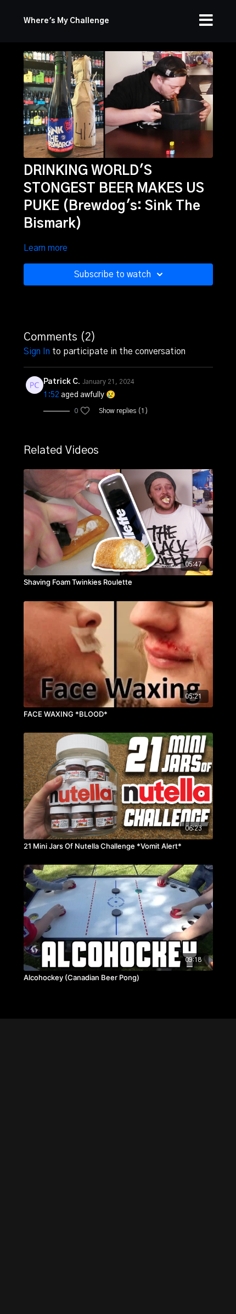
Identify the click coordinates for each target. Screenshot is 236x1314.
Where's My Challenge (66, 21)
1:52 (51, 395)
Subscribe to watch (112, 274)
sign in (37, 351)
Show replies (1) (123, 411)
